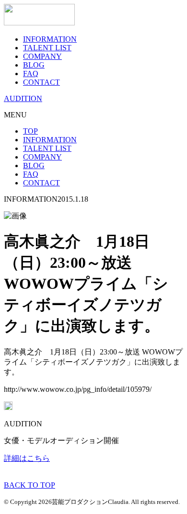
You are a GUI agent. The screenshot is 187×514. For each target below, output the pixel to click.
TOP (30, 131)
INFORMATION (50, 39)
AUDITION (23, 98)
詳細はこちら (27, 458)
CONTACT (41, 82)
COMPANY (42, 56)
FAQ (30, 73)
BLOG (34, 65)
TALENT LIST (47, 48)
